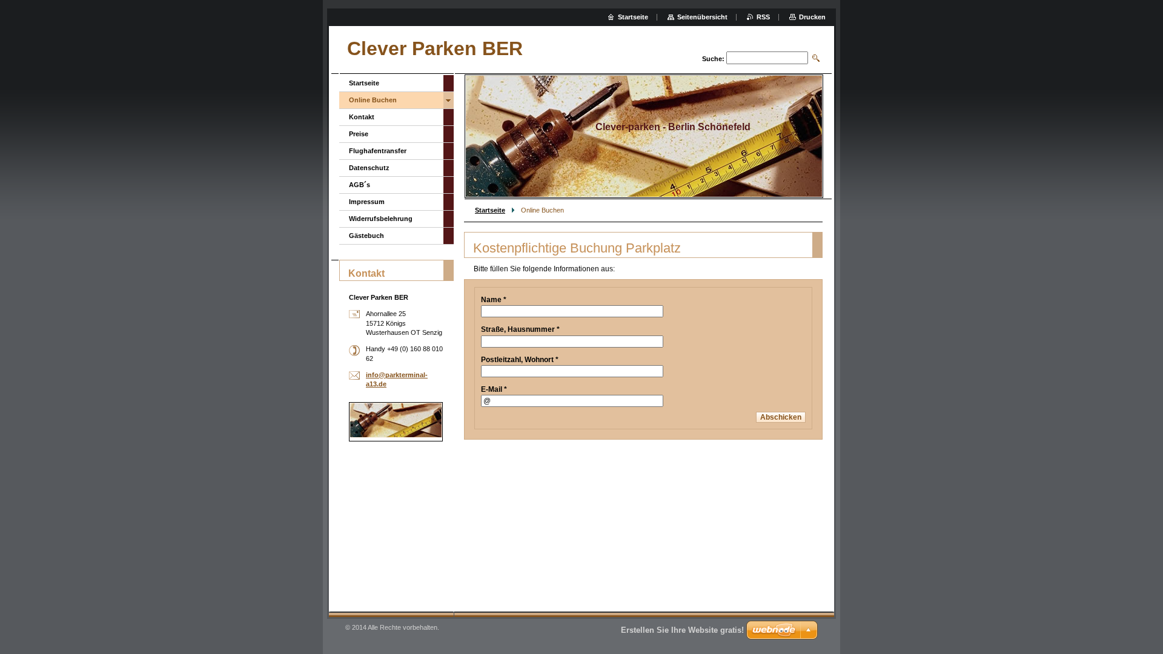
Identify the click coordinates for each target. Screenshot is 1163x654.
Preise (358, 133)
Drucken (812, 17)
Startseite (490, 210)
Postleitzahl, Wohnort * (519, 359)
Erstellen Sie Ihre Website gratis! (682, 630)
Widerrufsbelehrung (381, 218)
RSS (763, 17)
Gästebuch (366, 235)
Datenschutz (369, 167)
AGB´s (359, 184)
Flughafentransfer (377, 150)
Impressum (367, 201)
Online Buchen (373, 100)
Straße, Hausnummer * (520, 329)
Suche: (713, 58)
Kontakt (361, 117)
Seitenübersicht (702, 17)
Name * (493, 300)
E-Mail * (494, 389)
